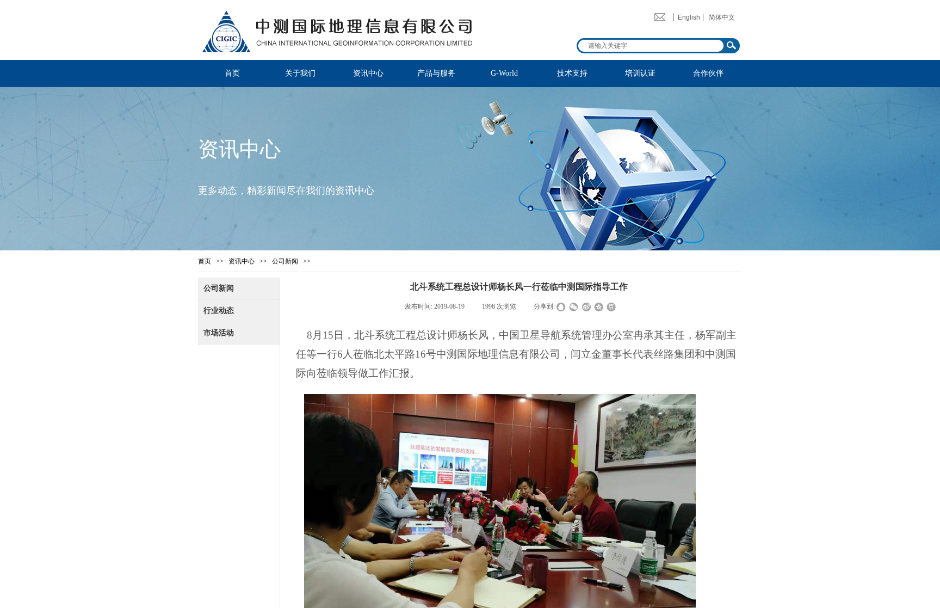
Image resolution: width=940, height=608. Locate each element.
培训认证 (640, 73)
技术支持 (572, 73)
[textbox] (649, 46)
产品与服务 (436, 73)
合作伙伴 (708, 73)
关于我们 (300, 73)
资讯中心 (368, 73)
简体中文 (722, 17)
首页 (232, 73)
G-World (504, 73)
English (689, 17)
